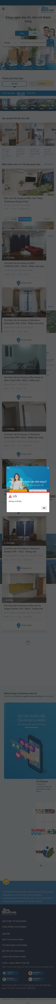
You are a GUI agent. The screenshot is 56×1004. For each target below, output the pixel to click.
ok (44, 508)
